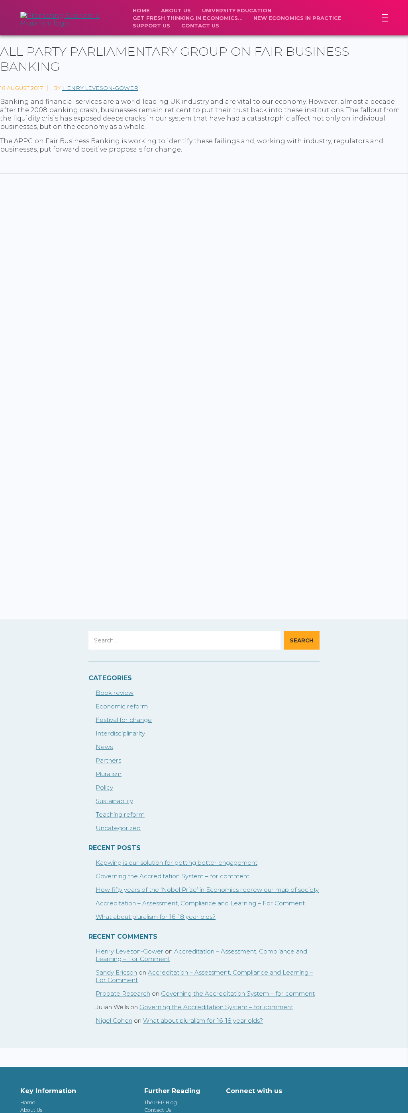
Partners (108, 760)
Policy (104, 787)
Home (141, 10)
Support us (151, 25)
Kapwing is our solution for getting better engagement (176, 862)
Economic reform (122, 706)
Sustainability (114, 801)
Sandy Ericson (116, 972)
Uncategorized (118, 828)
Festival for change (124, 720)
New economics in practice (297, 18)
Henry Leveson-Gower (100, 88)
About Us (176, 10)
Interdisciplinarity (120, 733)
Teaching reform (120, 814)
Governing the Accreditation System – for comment (172, 876)
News (104, 747)
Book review (114, 693)
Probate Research (123, 993)
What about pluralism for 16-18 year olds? (156, 916)
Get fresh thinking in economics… (187, 18)
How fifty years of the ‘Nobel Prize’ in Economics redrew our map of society (207, 889)
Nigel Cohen (114, 1020)
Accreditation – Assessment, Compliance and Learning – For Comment (200, 903)
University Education (236, 10)
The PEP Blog (160, 1102)
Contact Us (200, 25)
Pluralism (109, 774)
